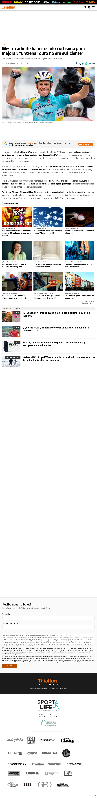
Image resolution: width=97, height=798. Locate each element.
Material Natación (13, 357)
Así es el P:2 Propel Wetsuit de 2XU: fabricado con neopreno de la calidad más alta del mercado (59, 358)
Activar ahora (84, 144)
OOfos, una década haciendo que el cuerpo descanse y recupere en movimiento (54, 343)
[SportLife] (67, 2)
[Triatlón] (91, 2)
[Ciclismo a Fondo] (13, 773)
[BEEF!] (28, 784)
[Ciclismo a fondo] (18, 2)
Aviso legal (55, 688)
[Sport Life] (66, 753)
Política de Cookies (86, 639)
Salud (17, 342)
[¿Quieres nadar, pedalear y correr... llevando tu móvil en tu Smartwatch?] (11, 331)
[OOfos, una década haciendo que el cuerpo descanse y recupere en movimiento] (11, 346)
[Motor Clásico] (68, 740)
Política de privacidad (44, 688)
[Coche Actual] (31, 740)
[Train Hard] (68, 773)
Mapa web (63, 688)
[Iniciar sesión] (89, 7)
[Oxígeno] (52, 773)
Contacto (33, 688)
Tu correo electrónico (10, 623)
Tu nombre (6, 614)
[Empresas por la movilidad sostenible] (48, 723)
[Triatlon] (8, 7)
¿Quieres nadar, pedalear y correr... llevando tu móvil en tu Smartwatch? (56, 329)
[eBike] (13, 785)
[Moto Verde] (32, 753)
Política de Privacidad (70, 639)
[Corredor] (16, 764)
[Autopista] (15, 740)
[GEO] (45, 784)
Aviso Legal (57, 639)
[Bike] (32, 773)
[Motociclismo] (49, 753)
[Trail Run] (78, 2)
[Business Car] (47, 740)
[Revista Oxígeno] (56, 2)
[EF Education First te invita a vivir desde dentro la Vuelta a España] (11, 316)
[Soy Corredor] (32, 2)
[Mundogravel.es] (46, 2)
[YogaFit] (74, 764)
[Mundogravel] (63, 785)
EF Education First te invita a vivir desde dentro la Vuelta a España (56, 314)
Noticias (5, 44)
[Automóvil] (15, 753)
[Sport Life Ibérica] (48, 705)
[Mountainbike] (7, 2)
